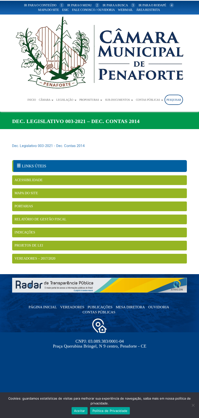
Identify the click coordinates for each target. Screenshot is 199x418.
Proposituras (89, 99)
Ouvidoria (158, 307)
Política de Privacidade (110, 411)
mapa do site (48, 10)
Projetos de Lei (29, 245)
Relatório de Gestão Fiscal (40, 219)
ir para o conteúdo (43, 5)
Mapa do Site (26, 193)
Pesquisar (173, 99)
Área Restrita (148, 10)
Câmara (45, 99)
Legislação (65, 99)
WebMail (125, 10)
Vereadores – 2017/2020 (35, 258)
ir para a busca (118, 5)
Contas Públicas (148, 99)
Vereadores (72, 307)
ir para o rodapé (156, 5)
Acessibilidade (29, 180)
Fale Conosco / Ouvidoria (93, 10)
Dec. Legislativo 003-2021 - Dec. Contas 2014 (48, 146)
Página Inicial (43, 307)
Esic (65, 10)
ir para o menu (82, 5)
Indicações (25, 232)
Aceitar (79, 411)
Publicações (100, 307)
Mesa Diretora (130, 307)
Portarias (24, 206)
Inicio (31, 99)
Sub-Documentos (118, 99)
